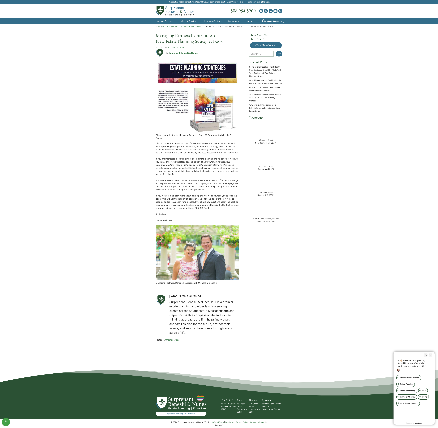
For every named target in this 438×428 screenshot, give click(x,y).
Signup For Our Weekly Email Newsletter (181, 413)
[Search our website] (262, 53)
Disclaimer (229, 422)
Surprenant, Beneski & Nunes (183, 53)
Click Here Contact (265, 45)
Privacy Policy (242, 422)
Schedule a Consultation (273, 21)
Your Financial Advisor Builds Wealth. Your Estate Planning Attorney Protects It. (265, 97)
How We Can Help (164, 21)
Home (158, 27)
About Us (251, 21)
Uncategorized (172, 340)
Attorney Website (257, 422)
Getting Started (188, 21)
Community (233, 21)
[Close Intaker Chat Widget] (430, 355)
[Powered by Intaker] (418, 423)
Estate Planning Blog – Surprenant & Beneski (183, 27)
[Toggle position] (426, 355)
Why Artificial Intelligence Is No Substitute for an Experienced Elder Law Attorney (264, 108)
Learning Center (212, 21)
